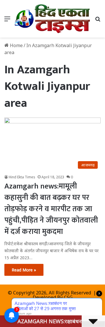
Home (16, 45)
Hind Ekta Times (22, 177)
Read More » (24, 270)
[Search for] (98, 20)
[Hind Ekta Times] (52, 18)
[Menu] (7, 20)
